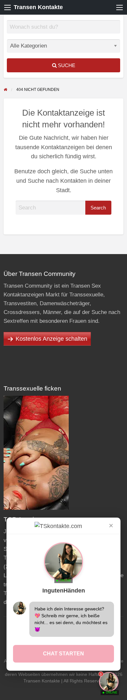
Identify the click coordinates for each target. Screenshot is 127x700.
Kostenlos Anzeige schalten (51, 339)
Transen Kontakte (38, 7)
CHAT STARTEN (63, 653)
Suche (66, 65)
